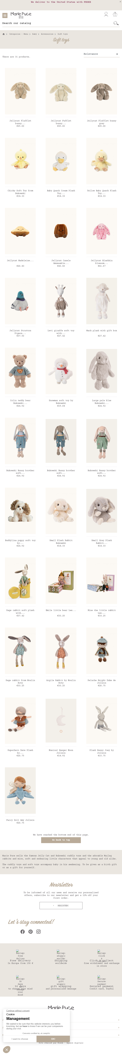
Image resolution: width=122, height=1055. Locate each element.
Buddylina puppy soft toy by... (20, 542)
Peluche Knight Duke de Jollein (102, 682)
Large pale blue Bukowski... (101, 402)
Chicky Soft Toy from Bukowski (20, 192)
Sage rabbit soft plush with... (20, 611)
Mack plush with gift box (101, 330)
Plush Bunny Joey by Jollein (102, 751)
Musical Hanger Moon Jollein (61, 751)
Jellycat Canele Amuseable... (61, 262)
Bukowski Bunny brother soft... (20, 472)
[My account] (106, 14)
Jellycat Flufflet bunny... (20, 122)
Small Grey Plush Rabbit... (102, 542)
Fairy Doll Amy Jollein (20, 820)
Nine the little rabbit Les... (102, 611)
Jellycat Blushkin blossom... (101, 262)
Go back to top (61, 840)
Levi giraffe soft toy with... (61, 332)
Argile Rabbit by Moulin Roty (61, 682)
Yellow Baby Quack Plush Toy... (101, 192)
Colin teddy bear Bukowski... (20, 402)
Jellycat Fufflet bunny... (61, 122)
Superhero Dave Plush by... (20, 751)
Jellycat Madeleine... (20, 260)
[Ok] (116, 23)
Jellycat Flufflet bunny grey (101, 122)
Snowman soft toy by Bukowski (61, 402)
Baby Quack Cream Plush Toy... (61, 192)
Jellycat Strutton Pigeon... (20, 332)
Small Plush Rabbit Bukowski (61, 542)
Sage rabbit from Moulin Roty (20, 682)
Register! (62, 906)
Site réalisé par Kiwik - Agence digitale (61, 1043)
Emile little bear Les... (61, 610)
